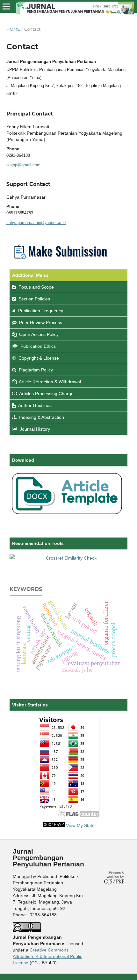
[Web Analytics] (54, 825)
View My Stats (80, 825)
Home (13, 29)
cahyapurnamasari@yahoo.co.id (36, 222)
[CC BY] (29, 962)
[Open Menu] (6, 6)
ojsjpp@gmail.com (23, 165)
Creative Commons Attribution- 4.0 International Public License (47, 956)
